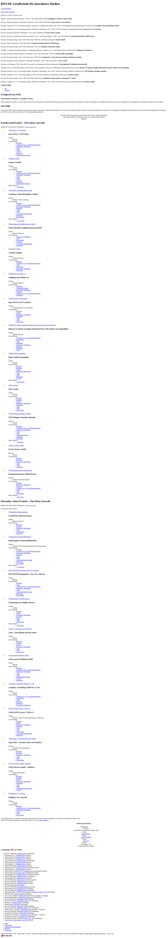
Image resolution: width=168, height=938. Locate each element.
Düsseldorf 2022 (22, 881)
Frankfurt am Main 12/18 (39, 892)
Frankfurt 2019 (21, 888)
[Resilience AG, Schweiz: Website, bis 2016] (17, 793)
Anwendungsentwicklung (24, 214)
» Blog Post (20, 187)
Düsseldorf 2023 (22, 876)
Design (18, 313)
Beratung (19, 143)
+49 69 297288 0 (86, 837)
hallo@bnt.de (86, 834)
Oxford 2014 (23, 913)
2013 (33, 918)
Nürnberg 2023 (29, 871)
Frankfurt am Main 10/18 (26, 897)
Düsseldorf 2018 (22, 899)
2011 (25, 918)
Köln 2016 (17, 904)
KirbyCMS (19, 267)
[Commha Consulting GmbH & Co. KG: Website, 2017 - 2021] (21, 684)
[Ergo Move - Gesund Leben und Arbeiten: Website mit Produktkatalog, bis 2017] (22, 738)
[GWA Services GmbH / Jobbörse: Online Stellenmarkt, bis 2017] (19, 763)
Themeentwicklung (22, 288)
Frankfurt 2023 (20, 869)
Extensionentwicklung (23, 155)
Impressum (8, 925)
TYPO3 (18, 152)
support (21, 885)
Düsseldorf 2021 (22, 883)
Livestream (37, 895)
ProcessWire (20, 217)
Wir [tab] (6, 88)
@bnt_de (86, 841)
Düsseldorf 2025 (22, 860)
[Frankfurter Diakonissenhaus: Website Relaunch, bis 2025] (18, 512)
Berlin (26, 901)
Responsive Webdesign (23, 146)
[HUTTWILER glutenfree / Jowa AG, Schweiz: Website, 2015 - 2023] (24, 570)
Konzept (19, 203)
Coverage (45, 895)
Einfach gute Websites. (8, 12)
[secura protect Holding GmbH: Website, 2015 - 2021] (19, 655)
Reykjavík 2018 (19, 894)
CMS (18, 150)
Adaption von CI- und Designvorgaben (28, 145)
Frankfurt (16, 885)
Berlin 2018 (23, 895)
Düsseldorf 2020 (22, 887)
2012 (29, 918)
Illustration (19, 316)
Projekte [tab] (7, 90)
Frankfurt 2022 (21, 878)
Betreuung (19, 153)
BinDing (7, 928)
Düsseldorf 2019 (22, 890)
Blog (6, 923)
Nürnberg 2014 (25, 909)
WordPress (19, 286)
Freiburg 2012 (23, 916)
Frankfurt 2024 (20, 862)
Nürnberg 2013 (25, 915)
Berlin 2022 (20, 880)
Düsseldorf (20, 901)
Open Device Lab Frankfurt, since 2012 (17, 920)
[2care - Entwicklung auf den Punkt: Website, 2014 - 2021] (20, 629)
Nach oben (8, 930)
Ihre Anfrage (43, 820)
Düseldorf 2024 (22, 866)
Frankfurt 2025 (20, 855)
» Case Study (20, 221)
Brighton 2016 (17, 902)
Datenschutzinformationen (13, 927)
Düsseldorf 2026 (22, 853)
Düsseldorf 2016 (22, 906)
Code (18, 148)
